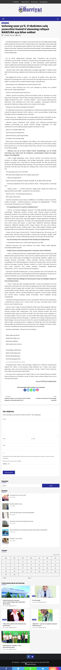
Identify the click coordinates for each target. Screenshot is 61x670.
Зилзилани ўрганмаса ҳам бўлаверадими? (22, 512)
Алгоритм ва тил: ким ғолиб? (18, 495)
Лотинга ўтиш (34, 1)
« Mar (4, 578)
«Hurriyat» (16, 662)
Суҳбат (34, 619)
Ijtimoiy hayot (5, 23)
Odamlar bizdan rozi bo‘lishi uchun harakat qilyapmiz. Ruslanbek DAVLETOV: (17, 398)
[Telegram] (34, 390)
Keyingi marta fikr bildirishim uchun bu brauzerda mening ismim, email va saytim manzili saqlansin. (28, 457)
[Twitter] (28, 390)
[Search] (58, 19)
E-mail (33, 438)
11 (31, 564)
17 (23, 568)
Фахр (34, 596)
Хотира (4, 619)
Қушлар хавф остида (16, 504)
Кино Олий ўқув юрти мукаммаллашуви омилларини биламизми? (28, 530)
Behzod (12, 35)
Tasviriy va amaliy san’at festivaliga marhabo (46, 398)
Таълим (4, 641)
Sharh (4, 419)
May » (30, 578)
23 (14, 571)
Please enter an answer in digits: (12, 461)
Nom (4, 438)
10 (23, 564)
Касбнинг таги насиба (16, 538)
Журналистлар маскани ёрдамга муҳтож (21, 521)
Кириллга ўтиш (25, 1)
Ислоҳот (5, 596)
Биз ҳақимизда (43, 1)
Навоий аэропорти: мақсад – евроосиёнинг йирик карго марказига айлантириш (14, 602)
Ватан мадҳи (36, 600)
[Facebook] (25, 390)
